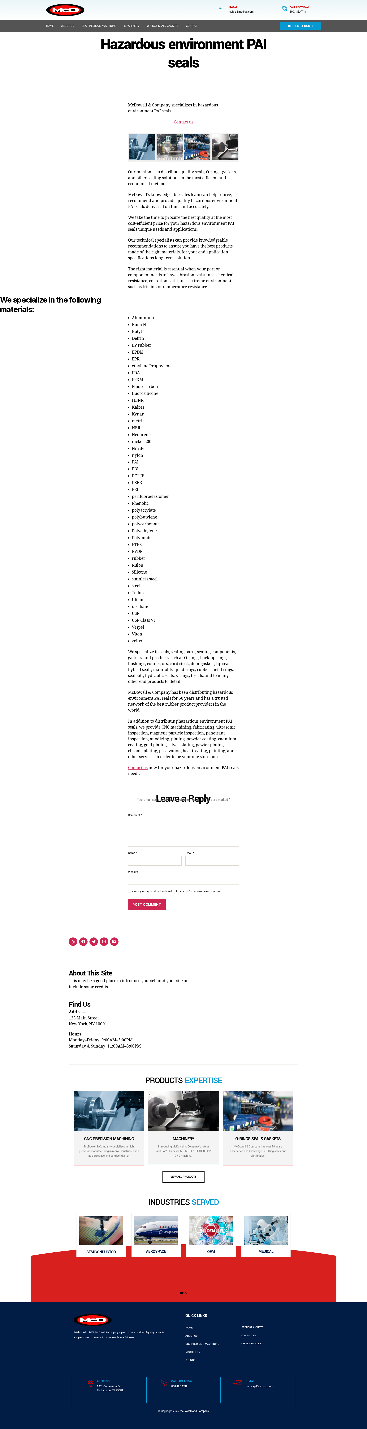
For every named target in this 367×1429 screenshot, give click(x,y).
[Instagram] (104, 941)
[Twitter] (93, 941)
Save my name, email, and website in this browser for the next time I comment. (176, 891)
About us (67, 26)
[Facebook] (83, 941)
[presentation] (55, 1250)
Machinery (131, 26)
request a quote (252, 1327)
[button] (182, 1293)
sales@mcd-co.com (241, 12)
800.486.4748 (298, 12)
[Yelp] (73, 941)
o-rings (190, 1360)
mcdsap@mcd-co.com (259, 1386)
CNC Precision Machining (99, 26)
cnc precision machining (202, 1344)
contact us (249, 1335)
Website (133, 872)
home (189, 1327)
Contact (191, 26)
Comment (135, 815)
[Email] (114, 941)
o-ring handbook (252, 1343)
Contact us (183, 122)
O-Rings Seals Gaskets (162, 26)
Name (132, 853)
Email (189, 853)
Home (50, 26)
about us (191, 1336)
